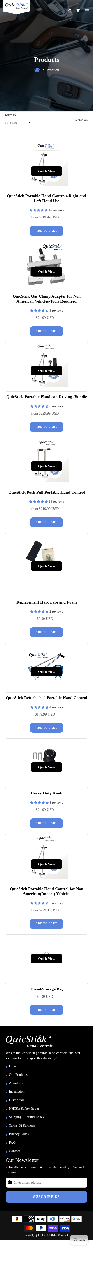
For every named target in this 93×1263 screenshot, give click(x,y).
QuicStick (40, 1235)
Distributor (16, 1100)
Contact (14, 1151)
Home (13, 1066)
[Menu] (86, 10)
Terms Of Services (22, 1125)
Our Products (18, 1074)
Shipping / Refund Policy (26, 1117)
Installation (17, 1091)
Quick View (46, 171)
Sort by (10, 115)
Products (53, 70)
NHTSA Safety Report (24, 1108)
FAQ (12, 1142)
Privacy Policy (19, 1134)
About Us (16, 1083)
